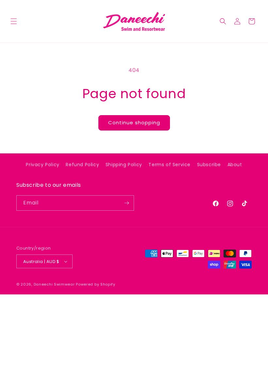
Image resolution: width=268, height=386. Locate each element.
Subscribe (209, 164)
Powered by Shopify (95, 284)
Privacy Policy (42, 164)
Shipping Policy (124, 164)
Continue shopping (134, 122)
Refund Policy (82, 164)
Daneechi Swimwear (54, 284)
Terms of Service (169, 164)
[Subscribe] (126, 203)
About (234, 164)
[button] (14, 21)
